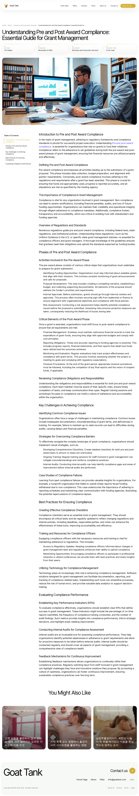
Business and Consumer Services (25, 25)
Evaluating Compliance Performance (18, 164)
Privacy (119, 788)
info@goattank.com (117, 779)
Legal (133, 788)
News (10, 25)
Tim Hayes (8, 50)
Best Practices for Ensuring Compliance (15, 159)
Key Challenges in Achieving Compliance (15, 153)
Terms (126, 788)
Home (4, 25)
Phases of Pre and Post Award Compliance (16, 147)
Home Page (82, 779)
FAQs (102, 779)
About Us (111, 788)
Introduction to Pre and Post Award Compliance (18, 141)
